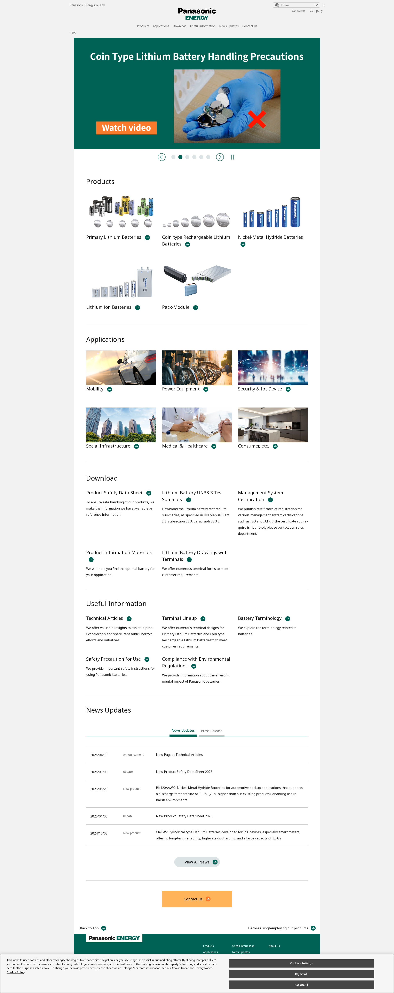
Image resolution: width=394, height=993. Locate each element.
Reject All (301, 974)
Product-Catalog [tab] (187, 157)
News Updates (229, 26)
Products (143, 26)
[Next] (220, 157)
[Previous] (162, 157)
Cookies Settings (301, 963)
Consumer (299, 11)
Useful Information (202, 26)
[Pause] (232, 157)
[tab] (183, 731)
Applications (161, 26)
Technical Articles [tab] (173, 157)
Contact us (249, 26)
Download (180, 26)
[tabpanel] (197, 93)
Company (316, 11)
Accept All (301, 984)
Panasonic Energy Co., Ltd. (87, 5)
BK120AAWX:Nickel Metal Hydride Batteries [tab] (194, 157)
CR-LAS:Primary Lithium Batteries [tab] (201, 157)
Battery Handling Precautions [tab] (180, 157)
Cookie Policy (16, 972)
